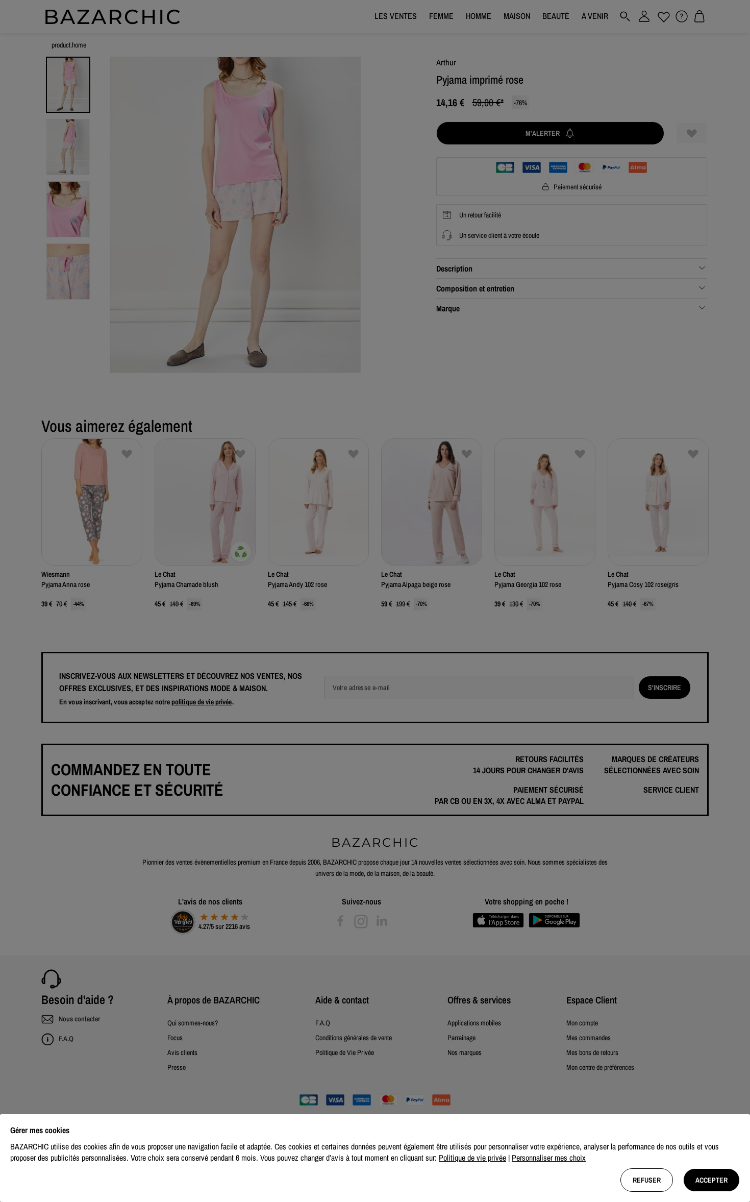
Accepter (711, 1180)
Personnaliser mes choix (549, 1157)
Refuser (647, 1180)
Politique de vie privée (472, 1157)
